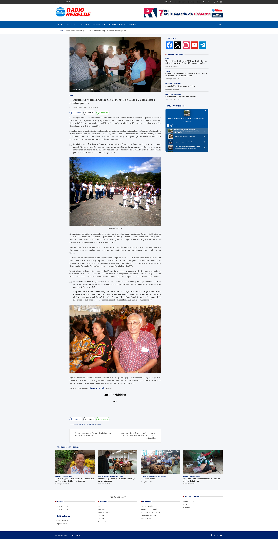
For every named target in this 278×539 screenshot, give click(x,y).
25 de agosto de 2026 (62, 484)
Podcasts (177, 83)
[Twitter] (217, 2)
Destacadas (169, 83)
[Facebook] (212, 2)
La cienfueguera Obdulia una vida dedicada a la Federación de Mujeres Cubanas (74, 480)
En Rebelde (98, 25)
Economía (206, 2)
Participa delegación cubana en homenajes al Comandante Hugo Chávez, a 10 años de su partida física (138, 435)
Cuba (166, 2)
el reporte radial (96, 388)
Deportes (173, 2)
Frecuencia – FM (61, 509)
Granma (186, 507)
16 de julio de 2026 (147, 482)
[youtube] (194, 45)
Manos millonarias (149, 479)
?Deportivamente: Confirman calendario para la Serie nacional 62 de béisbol (93, 434)
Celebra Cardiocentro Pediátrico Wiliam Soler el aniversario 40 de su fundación (186, 75)
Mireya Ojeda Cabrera (91, 107)
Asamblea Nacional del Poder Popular (85, 424)
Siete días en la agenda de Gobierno (180, 97)
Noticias (83, 25)
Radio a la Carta (146, 518)
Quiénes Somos (116, 25)
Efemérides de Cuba (148, 515)
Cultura (192, 2)
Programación (61, 524)
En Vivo (70, 25)
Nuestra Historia (61, 521)
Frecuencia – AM (61, 506)
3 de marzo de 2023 (76, 107)
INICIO (60, 25)
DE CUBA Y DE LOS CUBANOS (68, 447)
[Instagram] (214, 2)
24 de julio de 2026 (104, 484)
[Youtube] (221, 2)
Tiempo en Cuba (147, 506)
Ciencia (198, 2)
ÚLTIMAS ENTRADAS (175, 54)
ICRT (185, 504)
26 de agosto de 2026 (172, 66)
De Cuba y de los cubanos (63, 476)
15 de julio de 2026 (189, 484)
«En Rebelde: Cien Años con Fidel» (180, 86)
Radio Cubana (188, 501)
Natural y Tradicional (149, 509)
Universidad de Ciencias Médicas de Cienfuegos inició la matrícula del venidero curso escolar (186, 62)
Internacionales (182, 2)
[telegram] (202, 45)
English (132, 25)
